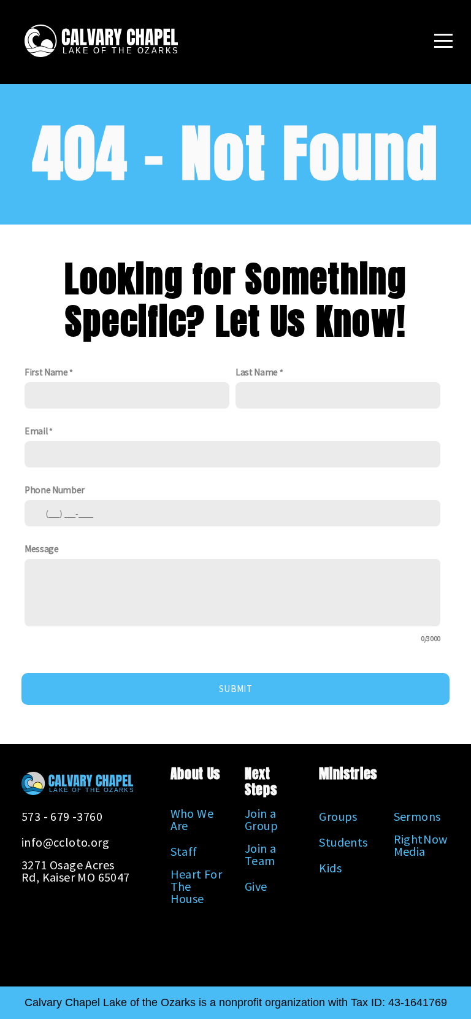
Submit (235, 688)
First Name (46, 372)
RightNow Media (421, 845)
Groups (338, 816)
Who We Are (191, 819)
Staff (183, 851)
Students (343, 842)
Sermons (417, 816)
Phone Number (55, 490)
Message (42, 549)
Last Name (257, 372)
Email (36, 431)
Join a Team (260, 854)
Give (256, 886)
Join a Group (261, 819)
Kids (330, 867)
